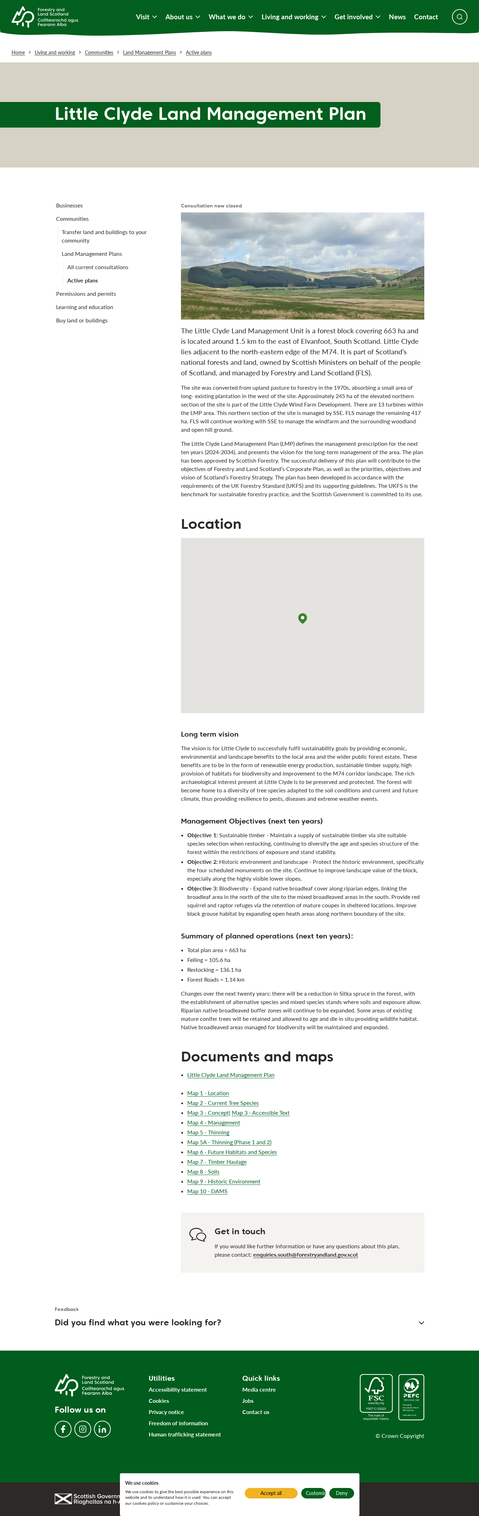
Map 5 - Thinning (208, 1132)
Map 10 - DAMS (207, 1191)
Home (18, 52)
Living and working (290, 17)
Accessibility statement (178, 1389)
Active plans (199, 52)
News (397, 17)
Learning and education (84, 306)
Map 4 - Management (213, 1122)
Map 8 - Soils (203, 1171)
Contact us (255, 1411)
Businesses (69, 205)
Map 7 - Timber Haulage (217, 1161)
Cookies (159, 1400)
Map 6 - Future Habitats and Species (232, 1151)
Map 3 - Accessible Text (261, 1112)
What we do (227, 17)
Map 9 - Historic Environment (224, 1181)
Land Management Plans (149, 52)
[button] (302, 619)
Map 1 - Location (208, 1093)
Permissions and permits (86, 293)
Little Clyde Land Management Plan (231, 1074)
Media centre (259, 1389)
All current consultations (97, 267)
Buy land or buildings (82, 320)
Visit (142, 17)
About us (179, 17)
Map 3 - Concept (208, 1112)
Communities (99, 52)
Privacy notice (166, 1411)
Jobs (248, 1400)
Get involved (354, 17)
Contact (426, 17)
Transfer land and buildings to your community (104, 236)
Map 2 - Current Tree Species (223, 1102)
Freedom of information (178, 1423)
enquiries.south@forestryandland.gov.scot (305, 1254)
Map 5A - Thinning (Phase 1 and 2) (229, 1142)
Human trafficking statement (185, 1434)
